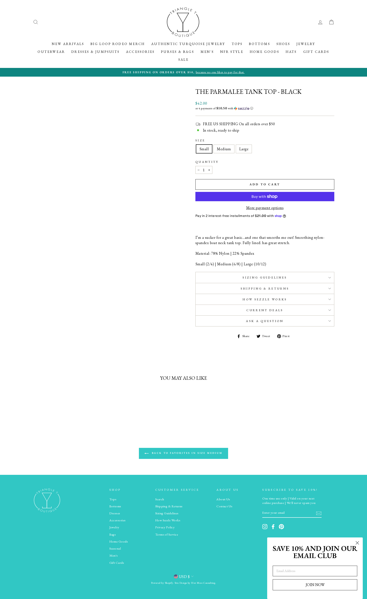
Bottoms (259, 44)
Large (243, 148)
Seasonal (115, 548)
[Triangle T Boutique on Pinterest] (281, 526)
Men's (207, 51)
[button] (264, 108)
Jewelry (305, 44)
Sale (183, 59)
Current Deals (264, 310)
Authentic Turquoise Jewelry (188, 44)
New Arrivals (68, 44)
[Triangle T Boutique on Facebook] (273, 526)
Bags (112, 534)
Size (200, 140)
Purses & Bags (177, 51)
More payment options (265, 207)
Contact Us (224, 506)
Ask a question (265, 321)
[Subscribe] (319, 513)
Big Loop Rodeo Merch (117, 44)
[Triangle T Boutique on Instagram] (264, 526)
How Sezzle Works (265, 299)
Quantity (207, 162)
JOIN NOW (315, 584)
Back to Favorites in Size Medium (186, 453)
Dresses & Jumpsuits (95, 51)
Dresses (114, 513)
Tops (237, 44)
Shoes (283, 44)
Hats (291, 51)
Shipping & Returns (265, 288)
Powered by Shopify (162, 583)
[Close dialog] (357, 543)
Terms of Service (166, 534)
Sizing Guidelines (265, 277)
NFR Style (231, 51)
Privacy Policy (165, 527)
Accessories (140, 51)
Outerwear (51, 51)
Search (159, 499)
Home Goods (264, 51)
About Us (223, 499)
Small (204, 148)
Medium (224, 148)
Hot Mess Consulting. (203, 583)
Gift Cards (316, 51)
